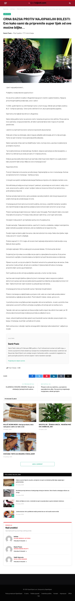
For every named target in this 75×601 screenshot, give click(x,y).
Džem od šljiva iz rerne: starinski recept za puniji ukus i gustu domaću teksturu (40, 501)
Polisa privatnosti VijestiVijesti (13, 593)
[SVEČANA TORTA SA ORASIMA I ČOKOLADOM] (19, 442)
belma (16, 536)
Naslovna (5, 9)
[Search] (70, 3)
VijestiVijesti (48, 589)
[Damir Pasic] (8, 549)
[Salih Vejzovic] (8, 559)
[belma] (8, 538)
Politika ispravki (35, 593)
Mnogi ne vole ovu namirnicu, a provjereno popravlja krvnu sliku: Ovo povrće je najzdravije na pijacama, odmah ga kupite (55, 389)
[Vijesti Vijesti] (37, 3)
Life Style (12, 9)
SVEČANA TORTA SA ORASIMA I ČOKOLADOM (19, 454)
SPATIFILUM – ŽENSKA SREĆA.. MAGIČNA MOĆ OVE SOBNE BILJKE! (55, 426)
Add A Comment (37, 464)
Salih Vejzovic (19, 557)
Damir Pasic (7, 33)
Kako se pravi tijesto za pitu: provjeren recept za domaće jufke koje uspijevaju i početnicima (40, 481)
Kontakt (56, 593)
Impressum (63, 593)
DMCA (70, 593)
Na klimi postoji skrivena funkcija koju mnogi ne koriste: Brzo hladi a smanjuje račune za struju (42, 491)
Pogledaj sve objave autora (16, 361)
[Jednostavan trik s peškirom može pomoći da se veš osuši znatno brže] (8, 514)
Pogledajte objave (20, 540)
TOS (39, 596)
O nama (26, 593)
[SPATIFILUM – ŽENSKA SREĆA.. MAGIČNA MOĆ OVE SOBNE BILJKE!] (55, 412)
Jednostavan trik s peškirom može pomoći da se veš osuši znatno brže (37, 511)
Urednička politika (46, 593)
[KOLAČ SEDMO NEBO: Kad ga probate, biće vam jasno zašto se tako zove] (19, 412)
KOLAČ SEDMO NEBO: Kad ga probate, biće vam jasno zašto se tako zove (18, 426)
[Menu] (5, 3)
